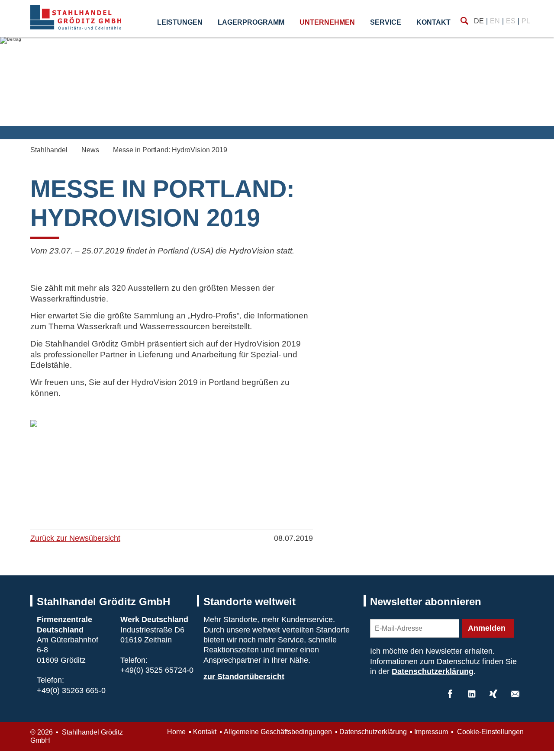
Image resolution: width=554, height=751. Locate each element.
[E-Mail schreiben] (515, 694)
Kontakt (433, 22)
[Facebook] (450, 694)
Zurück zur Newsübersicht (75, 538)
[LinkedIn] (471, 694)
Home (176, 731)
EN (495, 21)
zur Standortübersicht (243, 676)
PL (526, 21)
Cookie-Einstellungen (489, 731)
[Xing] (493, 694)
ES (510, 21)
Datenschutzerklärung (432, 671)
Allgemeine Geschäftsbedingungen (278, 731)
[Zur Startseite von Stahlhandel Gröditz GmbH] (75, 17)
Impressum (431, 731)
